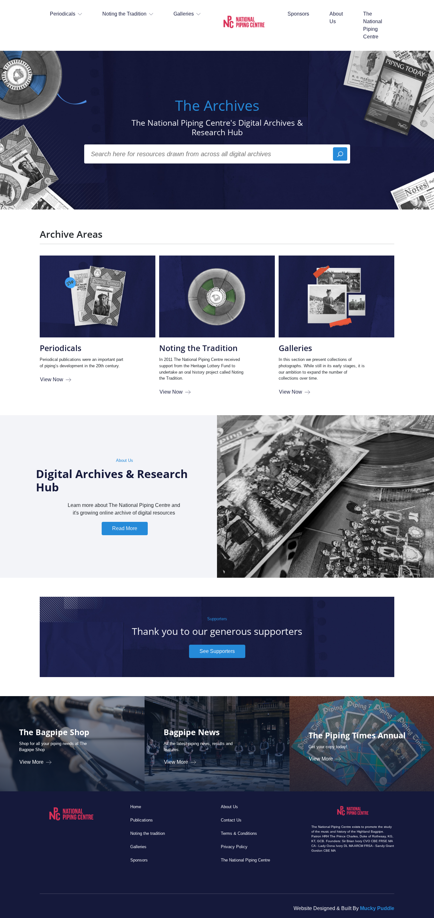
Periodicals (60, 348)
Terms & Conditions (239, 833)
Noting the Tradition (198, 348)
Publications (141, 820)
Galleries (295, 348)
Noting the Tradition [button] (124, 14)
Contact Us (231, 820)
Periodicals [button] (62, 14)
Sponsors (298, 14)
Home (135, 806)
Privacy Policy (234, 846)
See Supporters (217, 651)
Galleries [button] (183, 14)
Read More (124, 528)
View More (31, 762)
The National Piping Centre (372, 25)
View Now (51, 379)
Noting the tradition (147, 833)
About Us (336, 17)
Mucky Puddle (377, 908)
